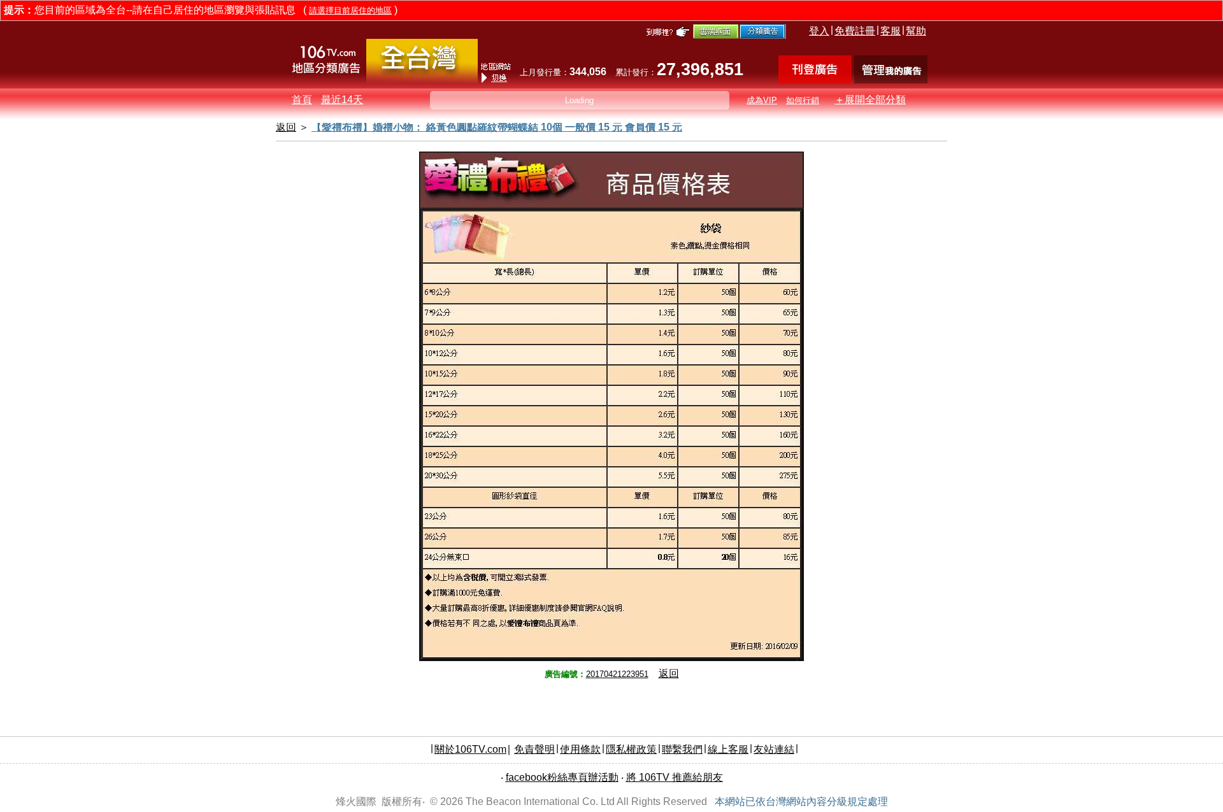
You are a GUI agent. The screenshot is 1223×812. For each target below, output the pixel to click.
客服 (890, 30)
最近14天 (342, 99)
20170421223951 (617, 674)
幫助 (916, 30)
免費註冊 (854, 30)
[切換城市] (422, 80)
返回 (669, 673)
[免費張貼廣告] (815, 80)
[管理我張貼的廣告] (890, 80)
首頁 (302, 99)
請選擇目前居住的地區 (350, 10)
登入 (819, 30)
